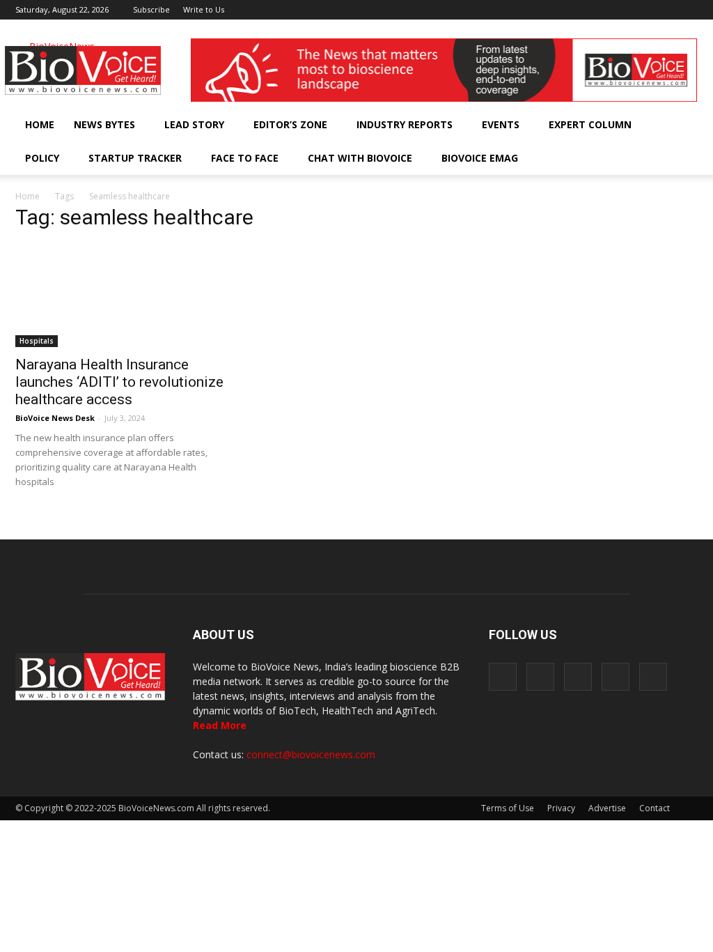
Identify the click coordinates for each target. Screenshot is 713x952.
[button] (647, 158)
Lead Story (194, 124)
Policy (42, 157)
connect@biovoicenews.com (310, 754)
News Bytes (104, 124)
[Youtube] (687, 9)
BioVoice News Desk (55, 418)
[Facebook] (595, 9)
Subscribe (151, 9)
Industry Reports (404, 124)
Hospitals (36, 341)
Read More (219, 725)
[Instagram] (618, 9)
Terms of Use (507, 808)
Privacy (561, 808)
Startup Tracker (135, 157)
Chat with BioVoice (360, 157)
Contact (654, 808)
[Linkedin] (641, 9)
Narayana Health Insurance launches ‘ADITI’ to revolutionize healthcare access (119, 382)
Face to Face (245, 157)
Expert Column (590, 124)
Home (39, 124)
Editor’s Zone (290, 124)
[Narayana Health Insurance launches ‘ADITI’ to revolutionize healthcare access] (119, 295)
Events (500, 124)
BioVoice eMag (479, 157)
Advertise (607, 808)
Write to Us (203, 9)
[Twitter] (664, 9)
